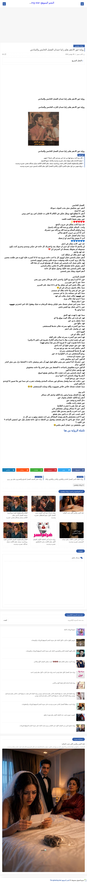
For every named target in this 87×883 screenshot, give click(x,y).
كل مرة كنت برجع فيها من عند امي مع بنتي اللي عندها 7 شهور (63, 158)
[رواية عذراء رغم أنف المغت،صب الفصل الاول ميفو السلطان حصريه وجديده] (43, 504)
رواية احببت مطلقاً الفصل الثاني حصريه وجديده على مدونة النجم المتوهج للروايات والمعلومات (48, 704)
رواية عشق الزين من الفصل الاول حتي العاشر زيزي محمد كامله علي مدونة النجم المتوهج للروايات (47, 726)
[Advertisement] (43, 26)
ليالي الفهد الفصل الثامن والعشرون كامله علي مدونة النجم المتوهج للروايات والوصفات (50, 651)
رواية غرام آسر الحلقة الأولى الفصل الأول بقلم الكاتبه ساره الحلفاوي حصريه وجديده (44, 541)
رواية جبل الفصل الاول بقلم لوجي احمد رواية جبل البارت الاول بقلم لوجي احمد (53, 672)
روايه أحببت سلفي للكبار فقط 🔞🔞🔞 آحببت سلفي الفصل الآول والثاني (54, 662)
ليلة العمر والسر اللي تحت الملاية (73, 513)
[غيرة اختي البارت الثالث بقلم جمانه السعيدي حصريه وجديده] (72, 530)
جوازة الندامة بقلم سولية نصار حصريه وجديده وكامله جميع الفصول (61, 161)
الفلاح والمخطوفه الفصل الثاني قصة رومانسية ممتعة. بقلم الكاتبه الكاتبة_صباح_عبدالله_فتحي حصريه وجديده (48, 163)
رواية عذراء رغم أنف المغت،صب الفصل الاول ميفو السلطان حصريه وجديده (45, 515)
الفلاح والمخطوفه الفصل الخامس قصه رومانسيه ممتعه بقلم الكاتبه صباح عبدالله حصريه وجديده (15, 541)
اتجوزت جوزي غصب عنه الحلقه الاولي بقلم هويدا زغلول (59, 715)
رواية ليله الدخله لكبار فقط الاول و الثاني (64, 683)
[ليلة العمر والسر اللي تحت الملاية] (72, 504)
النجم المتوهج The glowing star (37, 2)
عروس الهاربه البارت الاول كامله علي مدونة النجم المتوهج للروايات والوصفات (53, 640)
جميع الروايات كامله (69, 630)
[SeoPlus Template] (85, 880)
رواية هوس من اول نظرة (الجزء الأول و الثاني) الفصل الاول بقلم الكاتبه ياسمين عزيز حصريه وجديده (51, 166)
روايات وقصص (79, 46)
